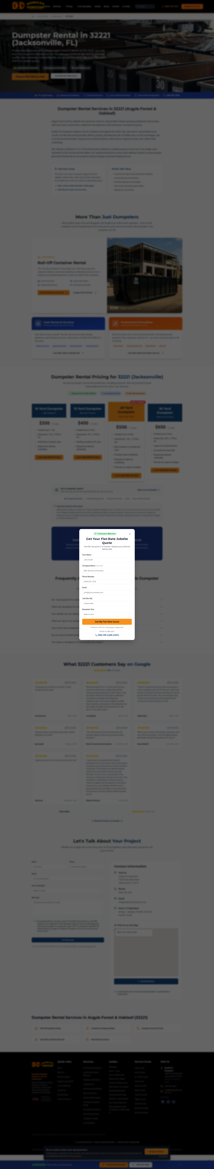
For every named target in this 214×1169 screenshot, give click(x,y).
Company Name (92, 566)
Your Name (86, 555)
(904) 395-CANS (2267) (108, 635)
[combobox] (107, 614)
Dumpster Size (88, 609)
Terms (118, 627)
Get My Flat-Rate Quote (107, 621)
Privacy (111, 627)
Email (84, 588)
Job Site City (87, 598)
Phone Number (88, 577)
